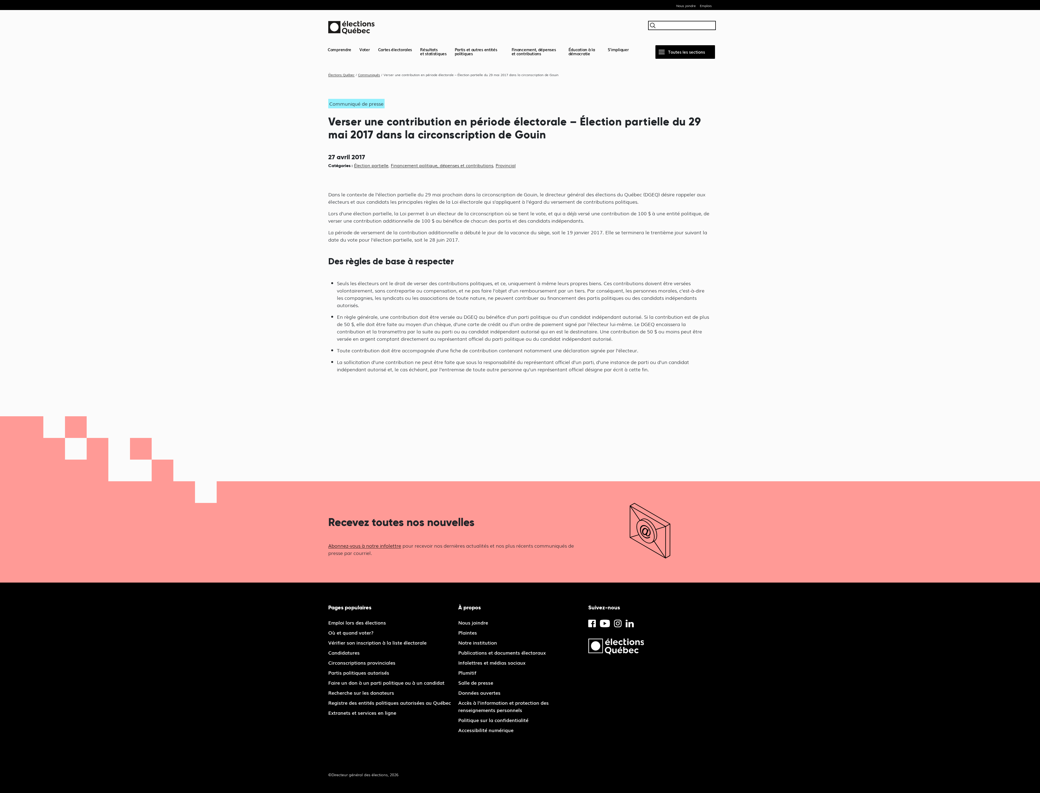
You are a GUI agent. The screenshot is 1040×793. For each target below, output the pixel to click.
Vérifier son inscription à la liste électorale (377, 642)
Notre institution (477, 642)
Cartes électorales (395, 49)
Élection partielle (371, 165)
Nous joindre (686, 5)
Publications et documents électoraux (502, 652)
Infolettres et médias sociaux (491, 662)
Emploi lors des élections (357, 622)
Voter (364, 49)
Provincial (506, 165)
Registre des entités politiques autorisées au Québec (389, 702)
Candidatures (344, 652)
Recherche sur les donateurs (361, 692)
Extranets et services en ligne (362, 712)
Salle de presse (475, 682)
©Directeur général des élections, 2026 (363, 774)
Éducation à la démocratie (581, 51)
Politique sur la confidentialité (493, 719)
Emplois (706, 5)
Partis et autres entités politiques (476, 51)
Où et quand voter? (350, 632)
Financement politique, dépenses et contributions (442, 165)
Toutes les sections (686, 52)
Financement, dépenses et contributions (534, 51)
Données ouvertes (479, 692)
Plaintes (467, 632)
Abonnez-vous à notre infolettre (364, 545)
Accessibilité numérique (486, 729)
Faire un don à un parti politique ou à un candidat (386, 682)
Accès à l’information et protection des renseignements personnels (503, 706)
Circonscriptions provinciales (361, 662)
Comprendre (339, 49)
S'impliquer (618, 49)
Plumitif (467, 672)
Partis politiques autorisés (358, 672)
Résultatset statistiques (433, 51)
